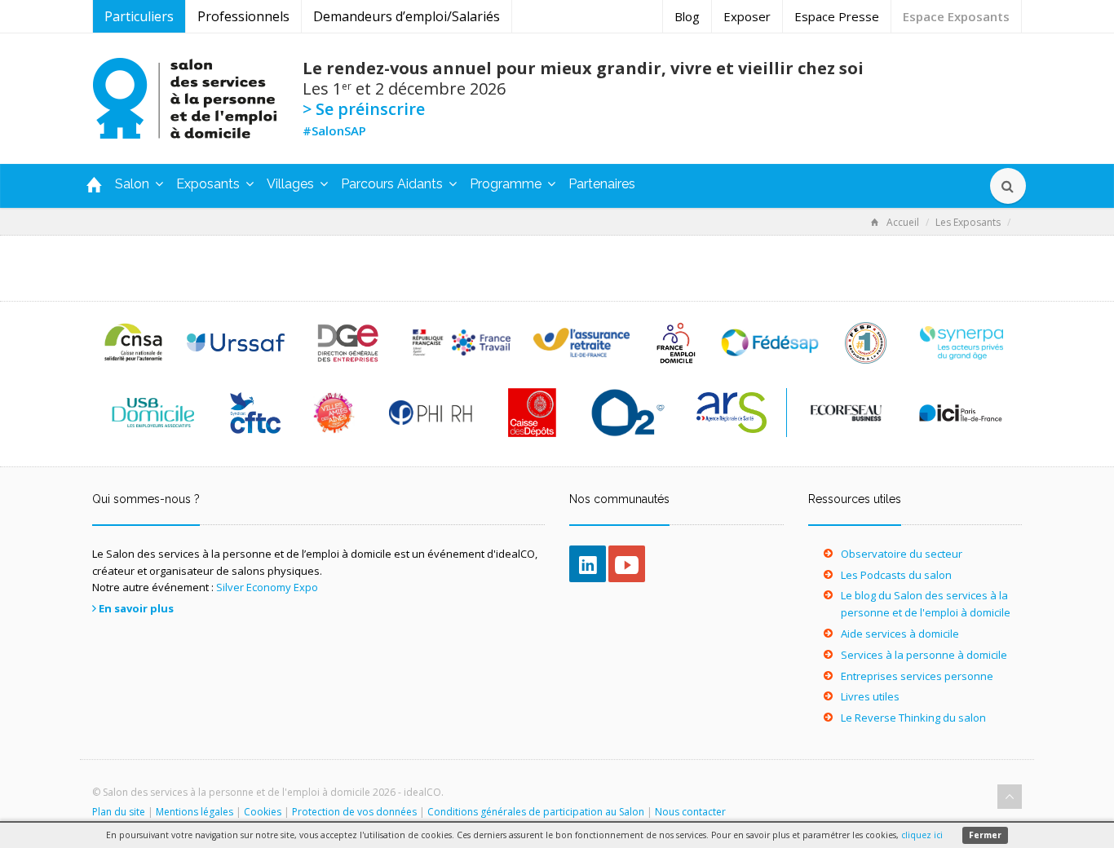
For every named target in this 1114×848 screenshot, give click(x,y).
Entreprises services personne (917, 676)
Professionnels (243, 16)
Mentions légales (194, 812)
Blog (687, 16)
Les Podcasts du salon (896, 575)
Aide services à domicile (900, 633)
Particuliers (139, 16)
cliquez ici (922, 835)
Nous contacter (690, 812)
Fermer (985, 835)
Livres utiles (870, 696)
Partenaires (601, 184)
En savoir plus (136, 608)
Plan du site (118, 812)
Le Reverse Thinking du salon (913, 717)
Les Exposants (968, 222)
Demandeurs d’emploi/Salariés (406, 16)
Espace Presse (836, 16)
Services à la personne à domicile (924, 654)
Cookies (262, 812)
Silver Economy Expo (267, 587)
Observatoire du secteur (901, 553)
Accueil (902, 222)
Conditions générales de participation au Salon (535, 812)
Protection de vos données (354, 812)
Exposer (747, 16)
